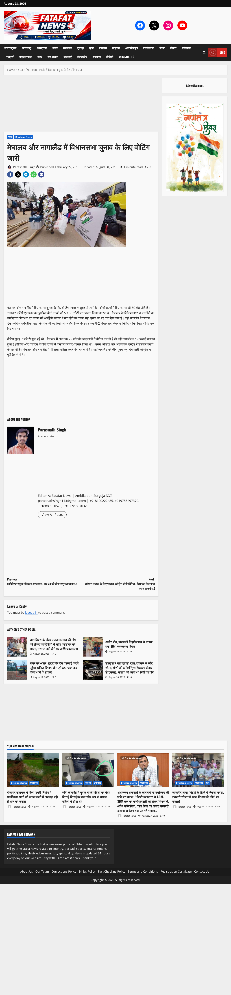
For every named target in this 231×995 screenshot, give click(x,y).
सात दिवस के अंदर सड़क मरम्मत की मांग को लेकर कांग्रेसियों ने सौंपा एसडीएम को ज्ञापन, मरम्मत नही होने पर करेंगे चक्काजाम (17, 647)
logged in (31, 613)
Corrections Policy (63, 872)
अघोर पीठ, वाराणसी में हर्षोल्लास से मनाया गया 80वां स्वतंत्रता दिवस (93, 647)
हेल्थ (40, 57)
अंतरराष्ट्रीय (10, 48)
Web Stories (126, 57)
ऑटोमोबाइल (131, 48)
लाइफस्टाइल (25, 57)
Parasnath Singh (23, 167)
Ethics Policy (87, 872)
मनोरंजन (186, 48)
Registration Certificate (176, 872)
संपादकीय (82, 57)
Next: (120, 584)
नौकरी (173, 48)
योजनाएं (68, 57)
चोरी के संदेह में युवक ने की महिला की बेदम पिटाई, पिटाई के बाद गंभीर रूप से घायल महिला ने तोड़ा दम (86, 797)
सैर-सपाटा (53, 57)
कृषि (91, 48)
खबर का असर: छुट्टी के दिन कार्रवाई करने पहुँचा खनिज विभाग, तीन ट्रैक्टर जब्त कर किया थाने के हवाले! (17, 670)
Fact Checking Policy (111, 872)
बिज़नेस (116, 48)
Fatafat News (19, 806)
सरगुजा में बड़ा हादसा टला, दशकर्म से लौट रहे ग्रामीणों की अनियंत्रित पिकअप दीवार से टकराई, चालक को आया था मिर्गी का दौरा (93, 670)
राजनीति (67, 48)
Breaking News (23, 136)
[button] (204, 52)
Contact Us (201, 872)
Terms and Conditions (143, 872)
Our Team (42, 872)
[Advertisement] (81, 105)
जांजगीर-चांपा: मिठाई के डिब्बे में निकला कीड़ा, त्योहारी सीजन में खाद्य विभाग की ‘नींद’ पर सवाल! (198, 797)
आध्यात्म (97, 57)
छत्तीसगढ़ (26, 48)
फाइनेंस (103, 48)
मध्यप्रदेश (42, 48)
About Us (26, 872)
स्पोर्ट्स (10, 57)
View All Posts (52, 514)
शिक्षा (162, 48)
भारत (55, 48)
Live (222, 52)
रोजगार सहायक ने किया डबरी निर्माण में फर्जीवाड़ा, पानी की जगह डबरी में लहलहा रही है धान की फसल (32, 797)
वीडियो (109, 57)
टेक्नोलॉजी (148, 48)
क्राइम (80, 48)
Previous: (42, 581)
